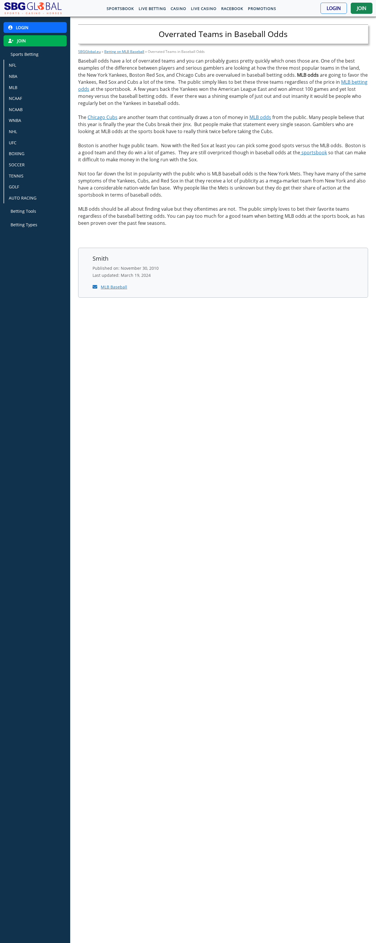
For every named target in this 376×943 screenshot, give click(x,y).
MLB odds (260, 117)
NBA (13, 76)
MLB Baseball (114, 287)
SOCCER (17, 165)
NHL (13, 131)
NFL (12, 65)
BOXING (16, 154)
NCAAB (16, 109)
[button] (333, 8)
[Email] (95, 287)
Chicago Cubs (103, 117)
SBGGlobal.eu (89, 51)
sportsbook (313, 152)
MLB (13, 87)
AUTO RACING (22, 198)
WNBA (15, 120)
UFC (12, 142)
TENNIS (16, 176)
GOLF (14, 187)
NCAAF (15, 98)
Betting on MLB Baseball (124, 51)
